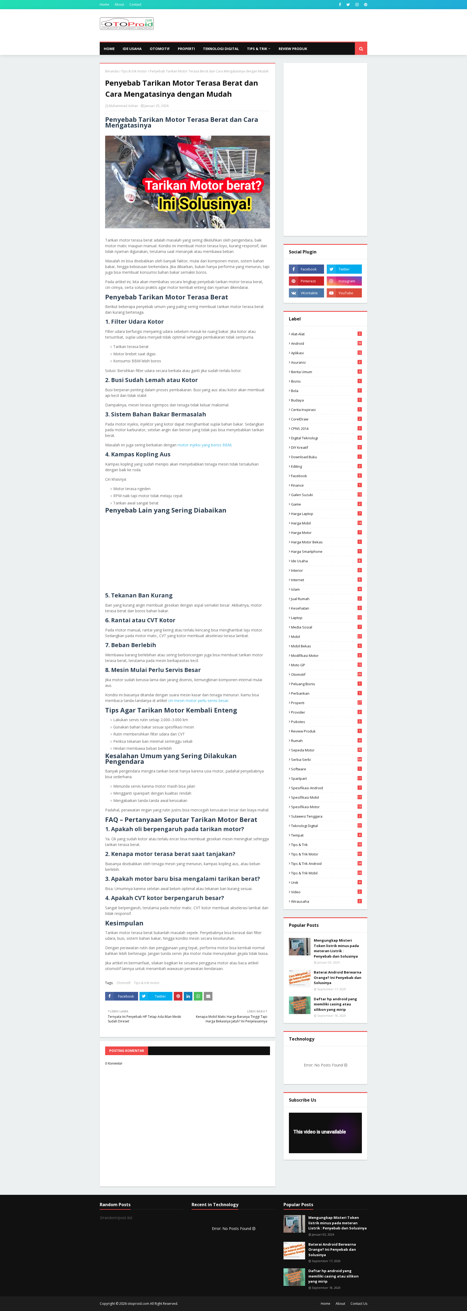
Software (326, 769)
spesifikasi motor (326, 806)
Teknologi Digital (326, 825)
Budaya (326, 400)
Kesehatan (326, 608)
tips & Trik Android (326, 863)
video (326, 891)
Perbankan (326, 693)
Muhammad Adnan (123, 105)
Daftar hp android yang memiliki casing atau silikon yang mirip (335, 1004)
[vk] (306, 292)
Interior (326, 570)
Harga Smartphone (326, 551)
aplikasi (326, 352)
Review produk (326, 731)
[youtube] (344, 292)
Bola (326, 390)
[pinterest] (365, 4)
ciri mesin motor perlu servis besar (198, 700)
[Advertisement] (269, 25)
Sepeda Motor (326, 750)
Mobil (326, 636)
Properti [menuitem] (186, 48)
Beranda (111, 71)
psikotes (326, 721)
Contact (135, 4)
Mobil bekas (326, 646)
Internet (326, 579)
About (119, 4)
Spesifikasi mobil (326, 797)
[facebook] (340, 4)
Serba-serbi (326, 759)
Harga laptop (326, 513)
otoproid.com (138, 1303)
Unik (326, 882)
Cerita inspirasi (326, 409)
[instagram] (357, 4)
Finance (326, 485)
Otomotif (123, 983)
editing (326, 466)
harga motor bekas (326, 542)
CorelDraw (326, 419)
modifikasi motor (326, 655)
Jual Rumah (326, 598)
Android (326, 343)
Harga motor (326, 532)
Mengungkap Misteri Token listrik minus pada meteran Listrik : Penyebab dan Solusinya (336, 948)
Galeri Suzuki (326, 494)
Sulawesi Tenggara (326, 816)
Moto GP (326, 665)
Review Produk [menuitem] (293, 48)
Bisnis (326, 381)
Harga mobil (326, 523)
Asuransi (326, 362)
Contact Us (359, 1303)
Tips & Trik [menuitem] (257, 48)
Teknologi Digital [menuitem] (221, 48)
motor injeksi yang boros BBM (204, 444)
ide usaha (326, 560)
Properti (326, 702)
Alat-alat (326, 334)
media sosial (326, 627)
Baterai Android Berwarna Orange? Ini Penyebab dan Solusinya (337, 977)
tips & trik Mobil (326, 873)
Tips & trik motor (134, 71)
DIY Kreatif (326, 447)
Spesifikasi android (326, 787)
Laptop (326, 617)
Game (326, 504)
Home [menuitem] (109, 48)
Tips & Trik (326, 844)
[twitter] (348, 4)
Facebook (326, 475)
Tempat (326, 835)
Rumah (326, 740)
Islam (326, 589)
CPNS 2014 (326, 428)
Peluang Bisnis (326, 683)
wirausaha (326, 901)
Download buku (326, 456)
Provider (326, 712)
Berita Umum (326, 371)
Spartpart (326, 778)
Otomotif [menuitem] (160, 48)
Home (104, 4)
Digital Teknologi (326, 438)
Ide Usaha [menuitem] (132, 48)
